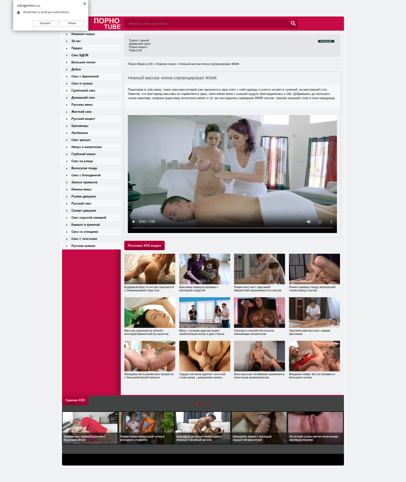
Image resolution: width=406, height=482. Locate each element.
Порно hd (135, 50)
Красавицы (79, 126)
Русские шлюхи (83, 246)
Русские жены (82, 104)
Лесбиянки (79, 133)
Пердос (76, 48)
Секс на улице (82, 161)
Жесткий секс (81, 111)
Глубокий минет (83, 154)
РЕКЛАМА (326, 41)
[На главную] (91, 15)
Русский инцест (83, 118)
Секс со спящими (84, 231)
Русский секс (81, 203)
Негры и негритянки (86, 147)
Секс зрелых (80, 140)
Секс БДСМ (79, 55)
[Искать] (293, 23)
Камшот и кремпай (85, 224)
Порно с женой (139, 40)
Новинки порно (83, 34)
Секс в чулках (82, 83)
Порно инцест (138, 47)
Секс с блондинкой (86, 175)
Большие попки (83, 62)
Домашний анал (140, 43)
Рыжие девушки (83, 196)
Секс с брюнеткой (85, 76)
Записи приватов (84, 182)
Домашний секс (83, 97)
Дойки (76, 69)
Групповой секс (83, 90)
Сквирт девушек (83, 210)
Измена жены (81, 189)
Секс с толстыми (84, 239)
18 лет (76, 41)
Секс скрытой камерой (88, 217)
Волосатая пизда (84, 168)
